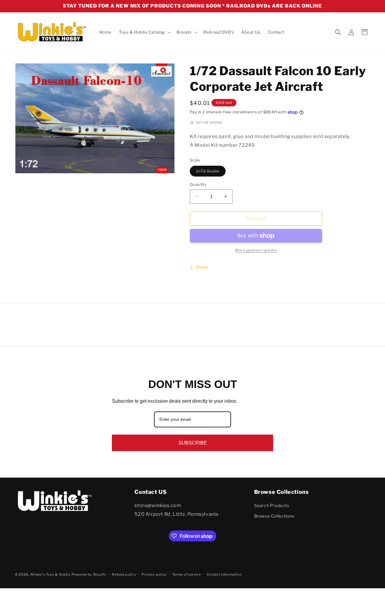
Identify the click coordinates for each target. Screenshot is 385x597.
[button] (144, 32)
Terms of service (186, 574)
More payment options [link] (256, 250)
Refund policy (124, 574)
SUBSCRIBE (192, 442)
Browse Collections (274, 516)
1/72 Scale (211, 172)
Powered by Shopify (89, 574)
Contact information (224, 574)
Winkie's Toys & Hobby (50, 574)
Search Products (271, 505)
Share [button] (202, 266)
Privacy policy (154, 574)
